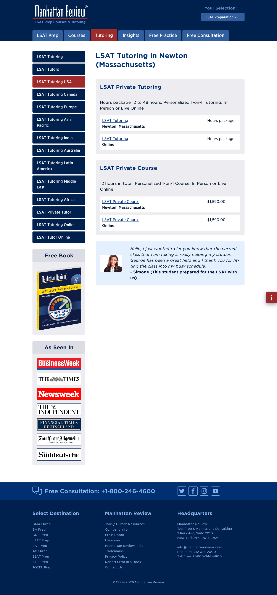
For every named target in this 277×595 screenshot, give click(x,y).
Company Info (116, 529)
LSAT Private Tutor (54, 212)
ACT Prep (40, 551)
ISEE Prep (40, 562)
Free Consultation (205, 35)
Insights (131, 35)
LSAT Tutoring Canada (57, 94)
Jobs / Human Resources (125, 524)
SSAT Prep (40, 556)
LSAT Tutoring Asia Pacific (54, 122)
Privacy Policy (116, 556)
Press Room (114, 535)
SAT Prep (39, 545)
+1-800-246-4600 (128, 491)
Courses (76, 35)
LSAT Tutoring (50, 56)
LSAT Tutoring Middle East (56, 184)
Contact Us (113, 567)
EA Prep (39, 529)
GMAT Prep (41, 524)
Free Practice (163, 35)
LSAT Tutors (48, 69)
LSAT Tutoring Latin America (55, 166)
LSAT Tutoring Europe (57, 107)
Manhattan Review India (124, 545)
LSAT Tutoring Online (56, 224)
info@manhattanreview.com (199, 547)
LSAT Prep (47, 35)
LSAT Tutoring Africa (56, 199)
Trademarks (114, 551)
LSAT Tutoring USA (54, 82)
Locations (113, 540)
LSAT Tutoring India (55, 138)
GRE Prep (40, 535)
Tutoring (104, 35)
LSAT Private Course (120, 201)
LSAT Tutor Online (53, 237)
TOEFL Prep (42, 567)
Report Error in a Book (123, 562)
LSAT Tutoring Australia (58, 150)
